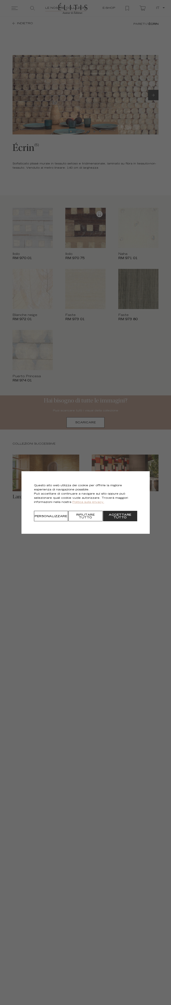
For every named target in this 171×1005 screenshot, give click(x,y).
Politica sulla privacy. (88, 502)
